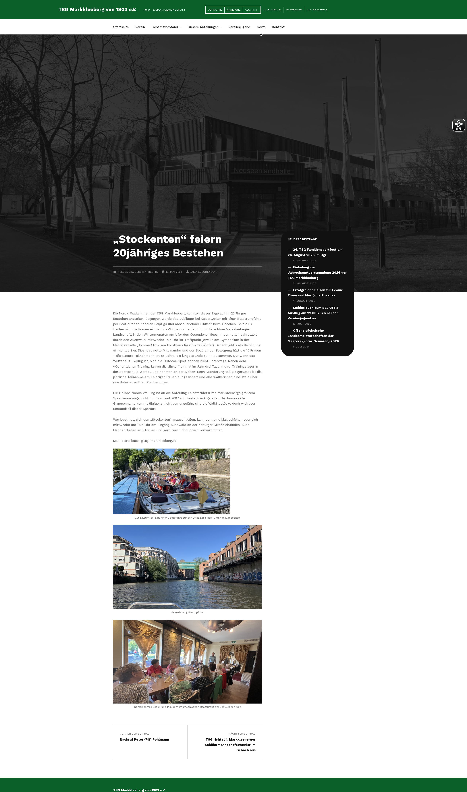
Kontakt (278, 27)
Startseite (121, 27)
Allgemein (125, 271)
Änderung (234, 9)
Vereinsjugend (239, 27)
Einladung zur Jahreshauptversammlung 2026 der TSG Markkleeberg (317, 272)
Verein (140, 27)
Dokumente (272, 9)
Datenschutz (317, 9)
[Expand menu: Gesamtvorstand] (180, 27)
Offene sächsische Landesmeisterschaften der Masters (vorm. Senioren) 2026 (313, 336)
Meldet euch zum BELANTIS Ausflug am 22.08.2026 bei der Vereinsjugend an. (313, 313)
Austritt (251, 9)
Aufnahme (215, 9)
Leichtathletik (146, 271)
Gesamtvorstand (165, 27)
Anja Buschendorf (204, 271)
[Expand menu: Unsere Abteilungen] (221, 27)
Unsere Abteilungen (203, 27)
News (261, 27)
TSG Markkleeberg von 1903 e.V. (97, 9)
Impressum (294, 9)
